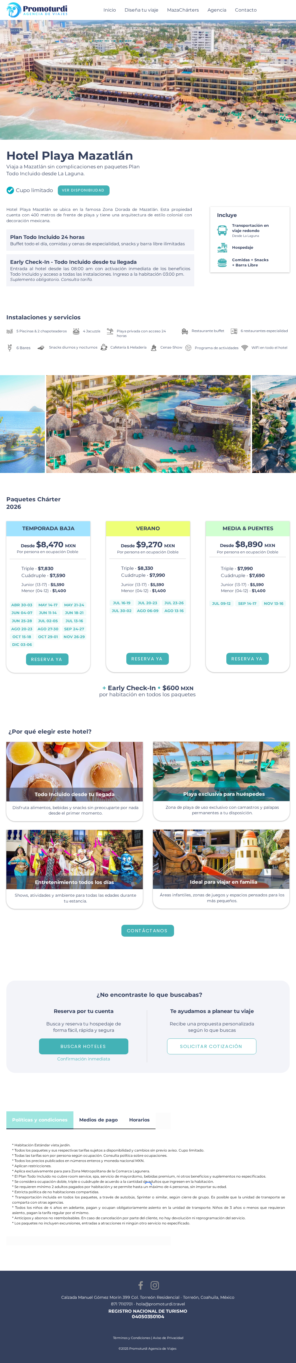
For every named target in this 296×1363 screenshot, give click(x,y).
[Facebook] (140, 1285)
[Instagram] (154, 1285)
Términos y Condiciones (131, 1338)
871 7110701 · (123, 1304)
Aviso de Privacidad (168, 1338)
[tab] (39, 1120)
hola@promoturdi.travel (160, 1304)
